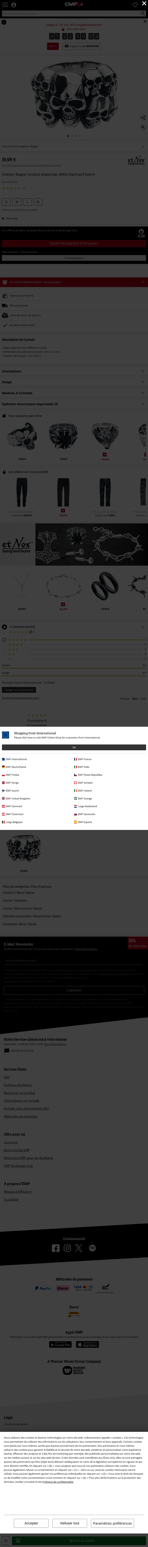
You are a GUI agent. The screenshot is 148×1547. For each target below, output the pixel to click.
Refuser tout (69, 1523)
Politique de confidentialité (58, 1482)
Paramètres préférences (112, 1523)
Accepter (31, 1523)
